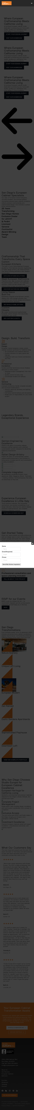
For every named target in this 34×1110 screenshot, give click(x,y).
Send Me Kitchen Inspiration (11, 564)
